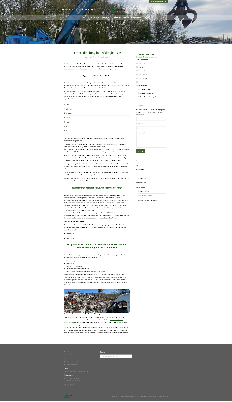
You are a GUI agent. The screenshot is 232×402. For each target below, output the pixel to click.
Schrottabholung (143, 78)
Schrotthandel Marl (146, 89)
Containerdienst (143, 82)
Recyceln (141, 67)
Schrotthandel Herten (147, 93)
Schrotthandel (142, 86)
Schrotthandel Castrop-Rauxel (149, 97)
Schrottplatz (142, 63)
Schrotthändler (143, 74)
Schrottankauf (142, 71)
